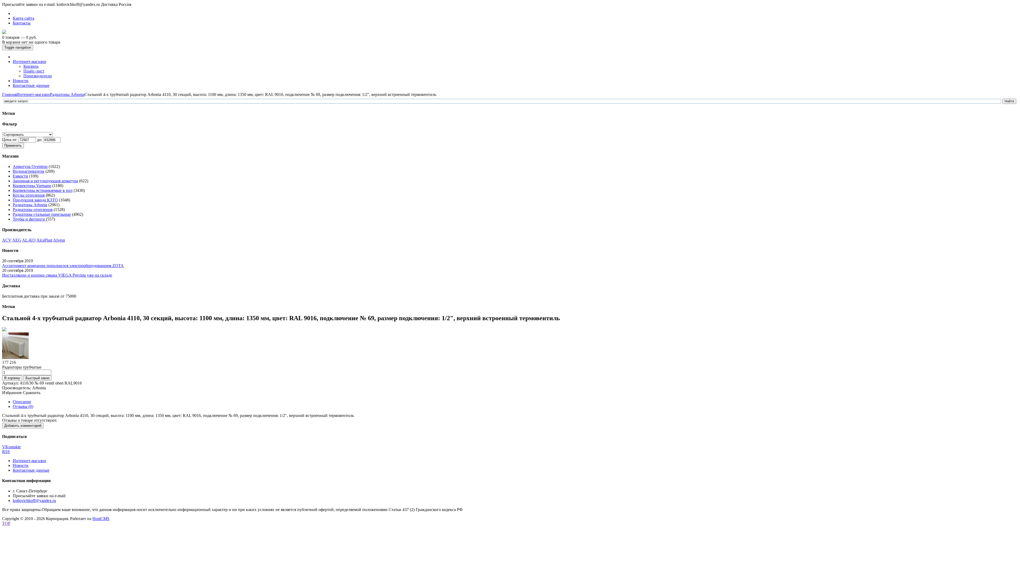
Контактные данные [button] (31, 85)
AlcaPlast (44, 240)
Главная (9, 94)
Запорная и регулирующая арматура (45, 181)
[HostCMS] (4, 32)
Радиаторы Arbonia (67, 94)
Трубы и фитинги (29, 219)
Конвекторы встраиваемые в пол (43, 190)
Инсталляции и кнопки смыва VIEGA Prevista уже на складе (57, 275)
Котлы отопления (29, 195)
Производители (37, 76)
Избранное (12, 392)
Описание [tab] (22, 401)
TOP (6, 523)
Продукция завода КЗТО (35, 200)
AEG (16, 240)
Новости (20, 465)
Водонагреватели (28, 171)
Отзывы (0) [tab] (23, 406)
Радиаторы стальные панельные (42, 214)
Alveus (59, 240)
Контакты (22, 23)
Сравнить (31, 392)
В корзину (12, 378)
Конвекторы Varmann (32, 185)
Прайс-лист (33, 71)
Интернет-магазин (33, 94)
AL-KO (29, 240)
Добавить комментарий (22, 426)
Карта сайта (23, 18)
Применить (13, 145)
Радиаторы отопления (33, 209)
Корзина (31, 66)
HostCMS (100, 518)
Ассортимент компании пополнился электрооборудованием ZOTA (63, 265)
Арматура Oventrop (30, 166)
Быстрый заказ (37, 378)
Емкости (20, 176)
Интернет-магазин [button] (29, 61)
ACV (6, 240)
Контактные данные (31, 470)
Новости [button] (20, 80)
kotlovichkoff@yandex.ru (34, 500)
